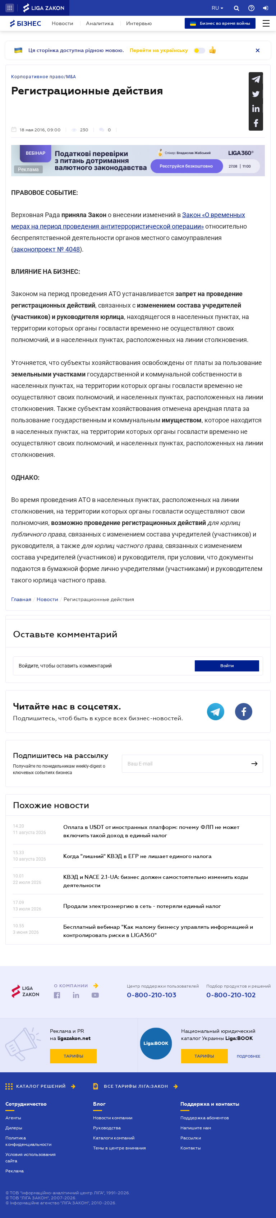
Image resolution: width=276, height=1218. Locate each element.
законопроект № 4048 (46, 249)
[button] (9, 8)
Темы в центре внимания (119, 1148)
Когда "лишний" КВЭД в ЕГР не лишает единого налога (137, 856)
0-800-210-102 (231, 995)
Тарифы (73, 1056)
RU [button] (215, 8)
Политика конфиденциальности (28, 1141)
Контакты (190, 1148)
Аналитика (100, 23)
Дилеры (13, 1127)
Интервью (139, 23)
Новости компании (112, 1117)
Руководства (107, 1127)
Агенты (13, 1117)
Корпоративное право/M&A (43, 76)
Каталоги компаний (113, 1137)
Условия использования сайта (30, 1157)
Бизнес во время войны (224, 23)
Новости (62, 23)
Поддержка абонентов (204, 1117)
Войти (227, 665)
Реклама (14, 1171)
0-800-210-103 (151, 995)
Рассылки (190, 1137)
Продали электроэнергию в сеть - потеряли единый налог (142, 906)
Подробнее (248, 1056)
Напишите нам (195, 1127)
